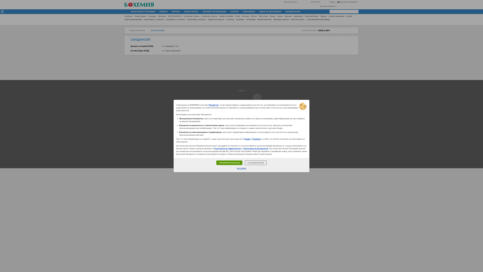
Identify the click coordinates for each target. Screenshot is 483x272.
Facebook (256, 139)
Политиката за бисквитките (255, 148)
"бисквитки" (213, 105)
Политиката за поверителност (227, 148)
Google (247, 139)
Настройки (241, 168)
